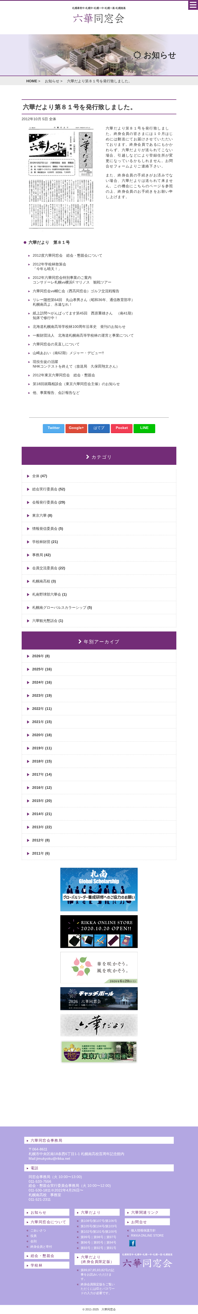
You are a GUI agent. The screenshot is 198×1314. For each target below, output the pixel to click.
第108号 (86, 1221)
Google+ (76, 428)
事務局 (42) (41, 555)
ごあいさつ (38, 1230)
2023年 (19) (42, 695)
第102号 (86, 1232)
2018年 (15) (42, 761)
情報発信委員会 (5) (47, 528)
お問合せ (139, 1222)
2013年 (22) (42, 827)
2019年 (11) (42, 748)
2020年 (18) (42, 735)
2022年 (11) (42, 709)
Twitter (54, 428)
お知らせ (52, 81)
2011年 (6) (41, 853)
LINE (144, 428)
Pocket (122, 428)
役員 (33, 1236)
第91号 (111, 1248)
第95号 (98, 1242)
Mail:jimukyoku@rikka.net (49, 1158)
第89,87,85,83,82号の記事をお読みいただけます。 (97, 1274)
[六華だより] (99, 1034)
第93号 (85, 1248)
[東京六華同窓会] (99, 1061)
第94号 (111, 1242)
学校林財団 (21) (45, 542)
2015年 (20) (42, 801)
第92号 (98, 1248)
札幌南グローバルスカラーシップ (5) (62, 607)
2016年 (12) (42, 787)
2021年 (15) (42, 722)
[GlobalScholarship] (99, 909)
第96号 (85, 1242)
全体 (52, 119)
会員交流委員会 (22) (48, 568)
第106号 (111, 1221)
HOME (31, 81)
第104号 (99, 1226)
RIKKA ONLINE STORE (147, 1235)
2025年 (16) (42, 669)
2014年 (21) (42, 814)
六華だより (91, 1212)
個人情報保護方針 (143, 1230)
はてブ (99, 428)
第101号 (99, 1232)
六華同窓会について (49, 1222)
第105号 (86, 1226)
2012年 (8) (41, 840)
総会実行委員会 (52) (48, 489)
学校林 (37, 1265)
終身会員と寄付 (41, 1246)
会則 (33, 1241)
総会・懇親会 (42, 1256)
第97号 (111, 1237)
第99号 (85, 1237)
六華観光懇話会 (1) (47, 621)
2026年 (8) (41, 656)
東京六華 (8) (42, 515)
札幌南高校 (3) (44, 581)
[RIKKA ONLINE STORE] (99, 946)
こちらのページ (147, 186)
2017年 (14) (42, 774)
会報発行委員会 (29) (48, 502)
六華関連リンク (145, 1212)
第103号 (111, 1226)
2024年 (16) (42, 682)
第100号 (111, 1232)
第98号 (98, 1237)
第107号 (99, 1221)
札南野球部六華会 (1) (49, 594)
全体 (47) (39, 476)
